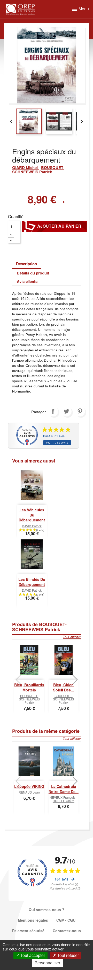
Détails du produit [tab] (33, 273)
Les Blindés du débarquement (31, 582)
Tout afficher (72, 637)
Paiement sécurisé (28, 930)
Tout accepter (32, 955)
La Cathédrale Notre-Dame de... (64, 789)
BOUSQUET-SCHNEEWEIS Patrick (38, 170)
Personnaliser (47, 963)
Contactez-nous (67, 930)
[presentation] (18, 679)
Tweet (66, 411)
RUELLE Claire (63, 800)
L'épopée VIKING (29, 786)
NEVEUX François (63, 797)
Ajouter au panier (54, 226)
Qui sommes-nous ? (46, 909)
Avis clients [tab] (27, 281)
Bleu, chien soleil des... (63, 687)
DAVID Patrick (32, 526)
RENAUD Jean (29, 792)
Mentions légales (33, 920)
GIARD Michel (25, 167)
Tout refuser (67, 955)
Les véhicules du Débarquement (32, 515)
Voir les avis (57, 442)
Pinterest (80, 411)
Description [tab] (26, 263)
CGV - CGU (65, 920)
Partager (53, 411)
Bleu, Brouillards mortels (29, 687)
